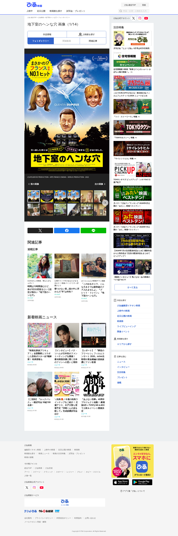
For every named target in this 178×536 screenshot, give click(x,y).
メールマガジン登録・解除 (35, 522)
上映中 (29, 11)
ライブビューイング (126, 326)
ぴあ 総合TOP (130, 5)
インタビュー (123, 366)
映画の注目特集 (59, 453)
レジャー (70, 472)
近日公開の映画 (124, 315)
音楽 (144, 5)
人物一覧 (28, 475)
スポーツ (59, 472)
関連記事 (93, 40)
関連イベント (123, 331)
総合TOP (28, 468)
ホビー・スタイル (93, 472)
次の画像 (99, 183)
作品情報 (47, 34)
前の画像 (35, 183)
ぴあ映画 (41, 17)
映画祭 (120, 321)
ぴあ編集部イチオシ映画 (128, 305)
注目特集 (121, 372)
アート (27, 472)
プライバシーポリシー (44, 518)
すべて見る (132, 287)
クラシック (48, 472)
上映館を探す (88, 34)
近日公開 (41, 11)
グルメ (80, 472)
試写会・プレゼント (75, 11)
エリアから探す (124, 344)
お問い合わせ (90, 518)
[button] (28, 203)
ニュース (121, 361)
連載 (119, 382)
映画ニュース (44, 453)
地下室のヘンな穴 (51, 17)
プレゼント (122, 377)
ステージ (36, 472)
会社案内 (28, 518)
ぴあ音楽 (49, 468)
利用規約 (78, 518)
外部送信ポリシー (63, 518)
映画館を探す (56, 11)
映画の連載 (28, 457)
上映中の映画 (123, 310)
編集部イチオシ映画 (32, 449)
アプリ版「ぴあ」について (134, 491)
